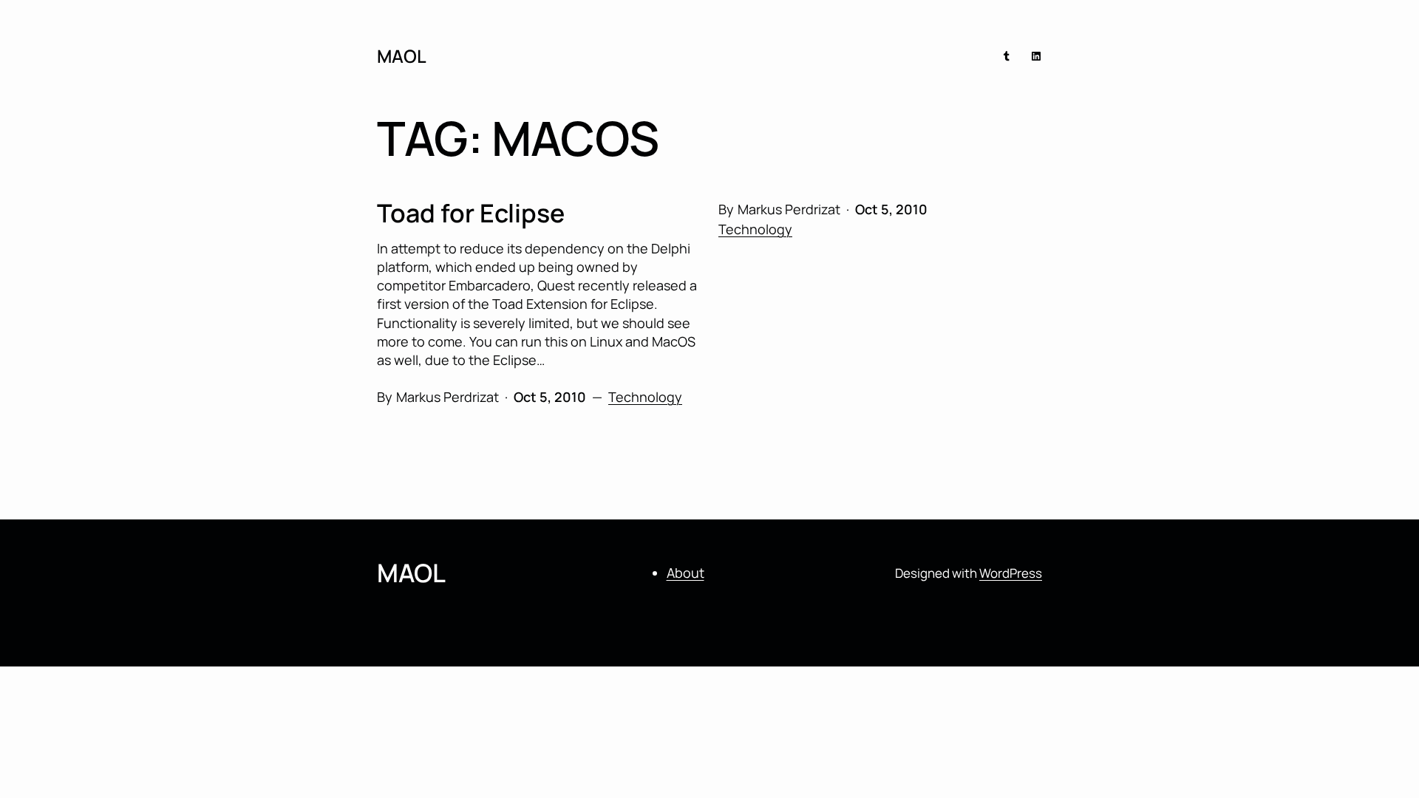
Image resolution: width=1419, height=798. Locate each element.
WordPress (1010, 573)
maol (401, 56)
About (685, 573)
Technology (755, 229)
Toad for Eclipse (471, 213)
